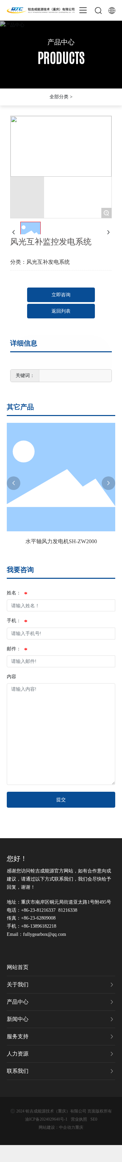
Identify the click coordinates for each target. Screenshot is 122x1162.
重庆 (79, 1127)
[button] (13, 483)
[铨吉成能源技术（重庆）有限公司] (41, 10)
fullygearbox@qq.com (44, 934)
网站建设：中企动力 (57, 1127)
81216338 (67, 910)
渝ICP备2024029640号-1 (46, 1119)
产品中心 (61, 42)
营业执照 (79, 1119)
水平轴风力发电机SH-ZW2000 (61, 541)
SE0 (93, 1119)
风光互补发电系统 (48, 262)
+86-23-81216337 (38, 910)
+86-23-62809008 (38, 918)
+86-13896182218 (38, 926)
